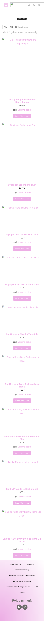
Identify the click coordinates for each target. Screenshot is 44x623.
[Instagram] (25, 607)
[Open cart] (39, 5)
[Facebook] (19, 607)
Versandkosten (24, 110)
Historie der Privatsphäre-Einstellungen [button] (22, 575)
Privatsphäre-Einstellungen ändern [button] (18, 587)
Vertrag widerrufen (16, 564)
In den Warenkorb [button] (22, 116)
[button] (6, 5)
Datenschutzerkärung (22, 570)
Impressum (30, 564)
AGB (36, 587)
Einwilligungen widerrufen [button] (22, 581)
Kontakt (22, 592)
